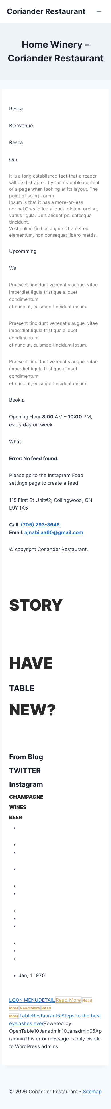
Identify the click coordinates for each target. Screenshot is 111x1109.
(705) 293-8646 (40, 525)
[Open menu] (99, 11)
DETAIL (46, 1000)
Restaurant (44, 1016)
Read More (68, 1000)
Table (25, 1016)
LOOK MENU (23, 1000)
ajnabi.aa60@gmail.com (53, 532)
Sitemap (92, 1091)
